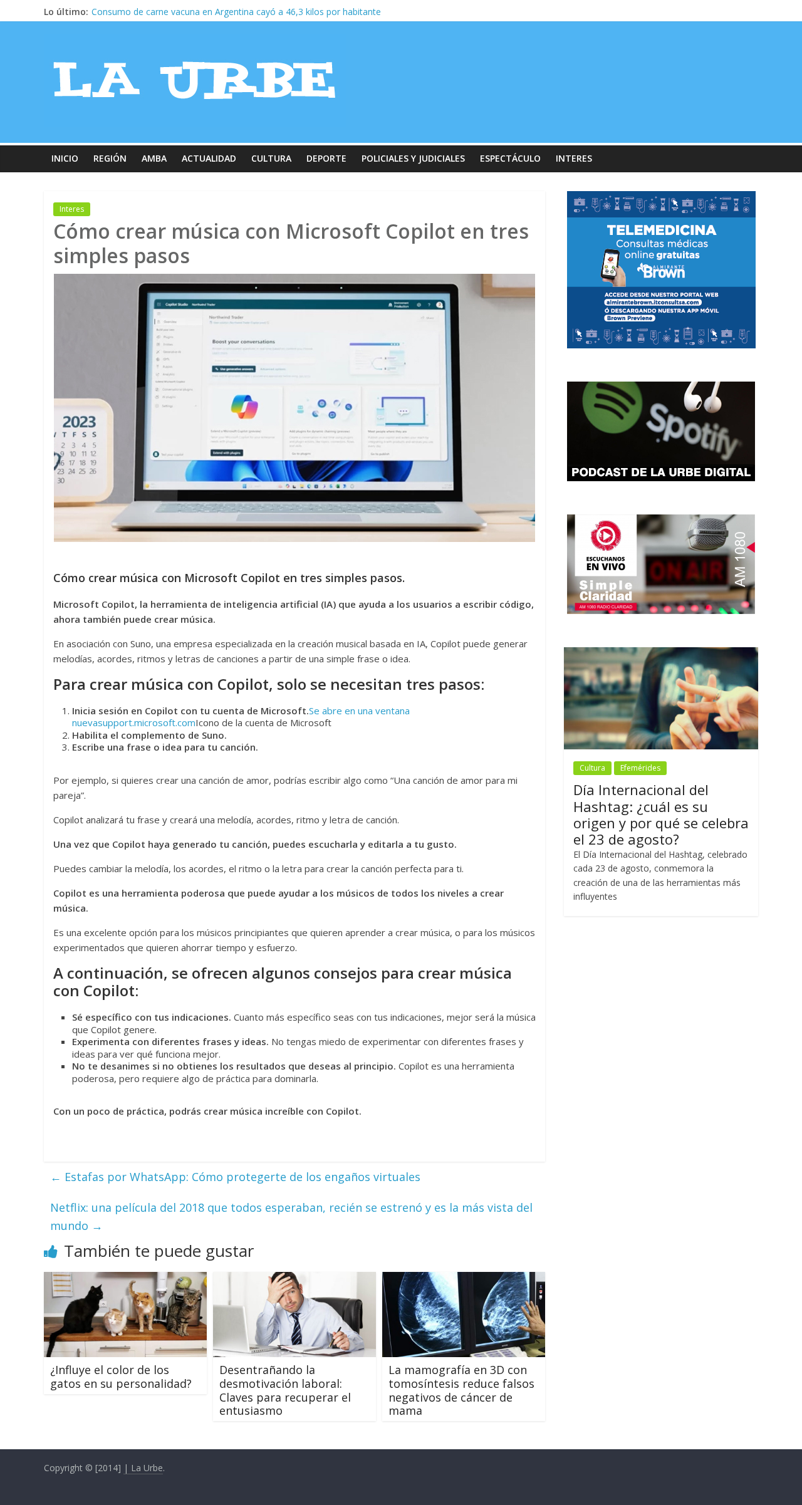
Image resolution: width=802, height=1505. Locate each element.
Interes (574, 158)
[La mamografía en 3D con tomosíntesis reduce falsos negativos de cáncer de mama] (463, 1279)
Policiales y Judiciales (413, 158)
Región (110, 158)
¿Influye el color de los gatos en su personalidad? (121, 1376)
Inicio (64, 158)
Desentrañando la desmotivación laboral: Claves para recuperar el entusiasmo (285, 1390)
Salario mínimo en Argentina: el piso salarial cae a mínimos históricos (231, 12)
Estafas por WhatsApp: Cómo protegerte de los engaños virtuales (235, 1176)
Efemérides (640, 768)
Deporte (326, 158)
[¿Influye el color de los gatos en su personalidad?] (125, 1279)
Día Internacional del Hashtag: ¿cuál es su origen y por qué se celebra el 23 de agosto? (661, 814)
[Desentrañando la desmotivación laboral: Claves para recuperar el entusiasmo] (294, 1279)
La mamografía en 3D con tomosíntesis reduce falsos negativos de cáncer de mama (461, 1390)
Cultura (271, 158)
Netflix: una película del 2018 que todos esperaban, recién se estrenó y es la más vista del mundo (291, 1216)
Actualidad (209, 158)
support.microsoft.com (146, 722)
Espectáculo (510, 158)
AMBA (154, 158)
